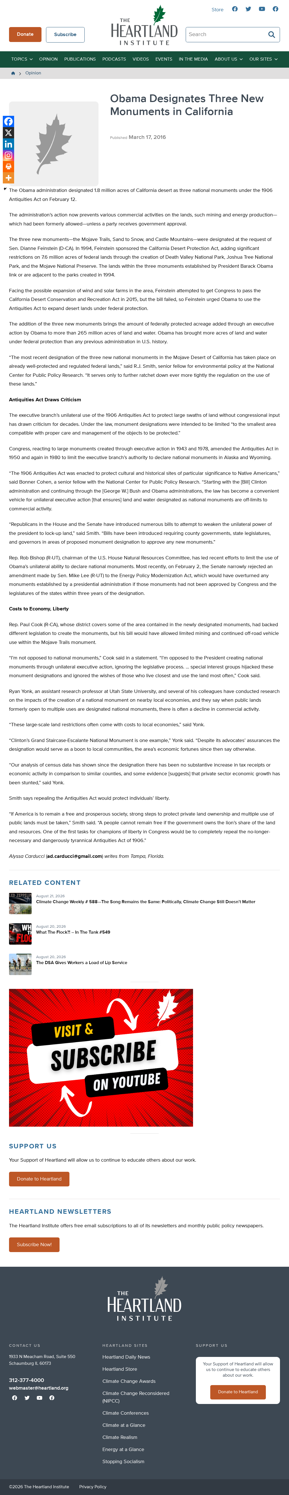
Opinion (48, 59)
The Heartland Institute (144, 24)
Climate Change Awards (129, 1381)
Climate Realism (119, 1437)
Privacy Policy (92, 1487)
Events (164, 59)
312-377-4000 (26, 1380)
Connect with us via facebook (234, 9)
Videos (141, 59)
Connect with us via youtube (261, 9)
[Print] (8, 166)
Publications (80, 59)
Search (272, 34)
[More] (8, 177)
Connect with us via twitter (248, 9)
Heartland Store (119, 1369)
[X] (8, 132)
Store (218, 9)
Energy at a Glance (123, 1449)
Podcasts (114, 59)
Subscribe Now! (34, 1244)
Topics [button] (19, 59)
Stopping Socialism (123, 1461)
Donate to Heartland (39, 1179)
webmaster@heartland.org (38, 1388)
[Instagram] (8, 155)
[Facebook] (8, 121)
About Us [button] (226, 59)
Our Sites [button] (260, 59)
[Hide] (5, 189)
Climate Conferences (125, 1413)
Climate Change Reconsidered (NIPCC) (135, 1397)
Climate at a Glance (123, 1425)
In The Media (193, 59)
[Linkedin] (8, 144)
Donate (25, 34)
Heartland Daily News (126, 1357)
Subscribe (65, 34)
